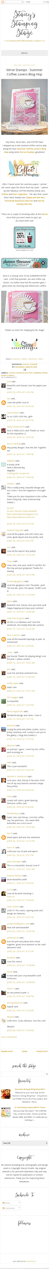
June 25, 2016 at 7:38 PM (20, 996)
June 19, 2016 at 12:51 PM (21, 691)
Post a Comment (9, 1037)
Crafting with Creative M (18, 473)
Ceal (9, 381)
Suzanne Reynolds (15, 530)
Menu (24, 53)
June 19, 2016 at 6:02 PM (20, 790)
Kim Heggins (13, 697)
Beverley (11, 725)
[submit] (47, 1074)
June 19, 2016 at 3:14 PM (20, 739)
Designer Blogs (30, 1261)
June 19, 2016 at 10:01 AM (21, 663)
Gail (8, 398)
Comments (9, 1208)
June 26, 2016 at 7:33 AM (20, 1010)
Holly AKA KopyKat (15, 618)
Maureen (11, 745)
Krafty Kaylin (13, 683)
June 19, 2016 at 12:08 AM (21, 612)
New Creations (14, 635)
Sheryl (10, 971)
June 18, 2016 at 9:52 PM (20, 540)
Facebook (16, 359)
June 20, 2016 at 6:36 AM (20, 807)
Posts (7, 1203)
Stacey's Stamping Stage (24, 24)
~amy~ (10, 652)
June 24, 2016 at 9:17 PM (20, 951)
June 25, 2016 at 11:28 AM (21, 965)
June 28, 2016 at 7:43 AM (20, 1030)
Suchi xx (11, 896)
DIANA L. (11, 483)
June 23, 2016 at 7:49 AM (20, 900)
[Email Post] (24, 369)
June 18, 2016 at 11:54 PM (21, 595)
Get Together (20, 194)
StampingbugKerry (15, 581)
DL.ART (10, 508)
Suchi (9, 889)
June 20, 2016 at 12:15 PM (21, 841)
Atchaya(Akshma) (15, 1002)
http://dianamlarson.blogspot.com (22, 514)
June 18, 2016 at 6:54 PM (20, 406)
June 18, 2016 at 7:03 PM (20, 437)
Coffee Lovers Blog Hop (20, 373)
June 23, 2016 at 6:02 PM (20, 917)
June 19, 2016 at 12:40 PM (21, 677)
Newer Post (7, 1051)
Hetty (9, 796)
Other (40, 359)
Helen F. (11, 988)
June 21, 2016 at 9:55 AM (20, 883)
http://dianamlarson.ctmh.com (21, 517)
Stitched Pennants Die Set (19, 201)
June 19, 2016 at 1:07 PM (20, 705)
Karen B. (11, 847)
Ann (9, 669)
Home (24, 1051)
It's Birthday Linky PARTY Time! (30, 1107)
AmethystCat (13, 937)
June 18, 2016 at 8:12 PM (20, 523)
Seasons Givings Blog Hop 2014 (30, 1089)
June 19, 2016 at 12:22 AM (21, 629)
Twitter (24, 359)
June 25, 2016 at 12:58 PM (21, 982)
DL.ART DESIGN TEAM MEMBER (22, 511)
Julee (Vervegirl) (14, 861)
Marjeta (10, 1016)
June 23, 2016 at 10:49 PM (21, 931)
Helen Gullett (13, 906)
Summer (37, 373)
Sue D (10, 833)
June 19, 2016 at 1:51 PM (20, 719)
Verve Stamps (27, 152)
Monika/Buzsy (13, 813)
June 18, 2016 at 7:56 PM (20, 477)
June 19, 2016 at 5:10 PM (20, 756)
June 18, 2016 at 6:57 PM (20, 420)
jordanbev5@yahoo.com (18, 923)
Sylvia (9, 601)
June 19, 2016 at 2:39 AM (20, 646)
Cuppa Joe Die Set (35, 197)
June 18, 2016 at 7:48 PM (20, 454)
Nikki (9, 762)
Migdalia (11, 460)
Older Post (42, 1051)
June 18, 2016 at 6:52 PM (20, 392)
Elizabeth (11, 957)
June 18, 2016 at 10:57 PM (21, 575)
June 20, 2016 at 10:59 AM (21, 827)
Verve (45, 214)
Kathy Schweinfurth (16, 426)
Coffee (5, 194)
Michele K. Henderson (17, 776)
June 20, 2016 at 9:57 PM (20, 855)
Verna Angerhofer (15, 711)
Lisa (9, 547)
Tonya (10, 561)
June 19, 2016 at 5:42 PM (20, 770)
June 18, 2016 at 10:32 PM (21, 555)
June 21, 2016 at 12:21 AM (21, 869)
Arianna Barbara (14, 875)
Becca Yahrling (14, 443)
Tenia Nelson (13, 412)
